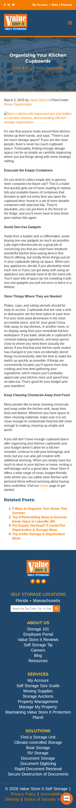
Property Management (38, 701)
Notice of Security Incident (47, 799)
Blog (28, 68)
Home (16, 68)
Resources (38, 660)
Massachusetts (46, 600)
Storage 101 (38, 629)
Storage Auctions (38, 696)
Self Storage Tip (38, 645)
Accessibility (51, 794)
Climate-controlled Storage (38, 742)
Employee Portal (38, 634)
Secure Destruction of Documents (38, 774)
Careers (38, 650)
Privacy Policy (23, 794)
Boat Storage (38, 747)
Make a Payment (61, 4)
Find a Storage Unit (38, 737)
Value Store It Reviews (38, 639)
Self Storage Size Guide (38, 685)
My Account (39, 4)
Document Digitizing (38, 763)
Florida (22, 600)
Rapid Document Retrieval (38, 769)
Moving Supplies (38, 691)
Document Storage (38, 758)
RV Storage (38, 753)
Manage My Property (38, 707)
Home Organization (50, 68)
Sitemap (12, 799)
